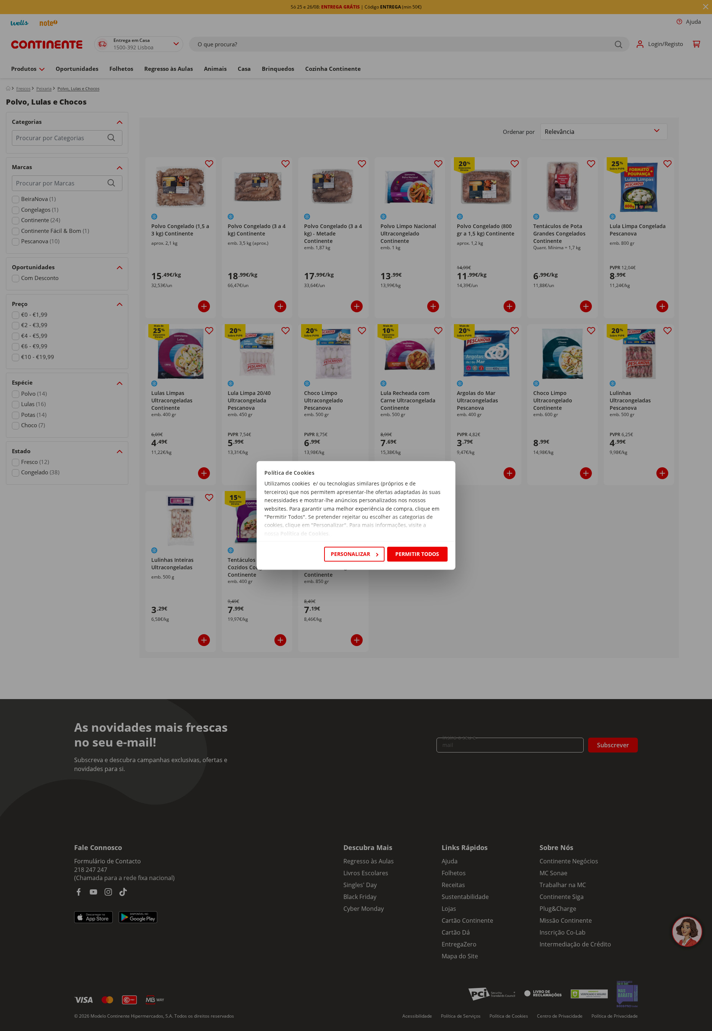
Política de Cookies (304, 533)
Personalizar (350, 553)
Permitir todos (417, 553)
